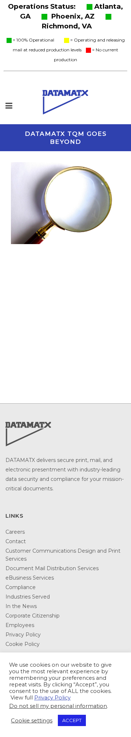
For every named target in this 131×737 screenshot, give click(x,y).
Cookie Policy (22, 644)
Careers (15, 532)
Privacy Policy (23, 634)
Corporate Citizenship (32, 615)
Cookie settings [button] (31, 720)
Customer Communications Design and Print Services (62, 555)
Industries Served (27, 596)
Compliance (20, 587)
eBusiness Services (29, 578)
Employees (19, 625)
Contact (15, 541)
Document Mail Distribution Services (52, 568)
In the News (21, 606)
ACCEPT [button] (72, 720)
